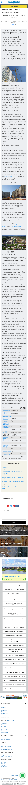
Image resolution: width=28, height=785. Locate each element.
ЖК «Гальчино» (6, 443)
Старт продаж (4, 721)
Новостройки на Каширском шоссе (14, 672)
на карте (3, 714)
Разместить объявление (14, 775)
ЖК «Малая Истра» (5, 437)
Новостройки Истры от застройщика (14, 585)
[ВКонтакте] (13, 24)
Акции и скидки (5, 738)
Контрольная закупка (6, 746)
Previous (1, 571)
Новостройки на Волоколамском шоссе (14, 663)
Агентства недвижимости (7, 756)
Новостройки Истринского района (14, 589)
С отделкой (4, 726)
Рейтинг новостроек (6, 748)
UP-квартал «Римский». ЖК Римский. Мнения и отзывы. (13, 482)
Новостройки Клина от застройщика (14, 631)
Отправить (14, 522)
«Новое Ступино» (7, 451)
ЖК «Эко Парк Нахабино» (6, 418)
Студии (3, 730)
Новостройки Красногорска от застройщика (14, 603)
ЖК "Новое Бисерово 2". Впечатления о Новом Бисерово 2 (13, 466)
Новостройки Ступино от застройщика (14, 623)
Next (27, 571)
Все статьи (17, 9)
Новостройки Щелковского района (14, 645)
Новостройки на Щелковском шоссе (14, 689)
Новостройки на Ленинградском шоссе (14, 676)
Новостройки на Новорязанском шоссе (14, 680)
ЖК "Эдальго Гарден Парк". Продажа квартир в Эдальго (13, 487)
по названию (4, 713)
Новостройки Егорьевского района (14, 655)
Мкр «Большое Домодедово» (6, 427)
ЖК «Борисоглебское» (7, 440)
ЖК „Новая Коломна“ (16, 226)
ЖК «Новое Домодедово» (9, 176)
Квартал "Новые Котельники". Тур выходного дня (13, 477)
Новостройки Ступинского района (14, 627)
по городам (4, 705)
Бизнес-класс (4, 724)
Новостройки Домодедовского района (14, 599)
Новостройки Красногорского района (14, 609)
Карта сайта (4, 766)
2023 (12, 720)
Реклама (3, 763)
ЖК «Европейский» (6, 454)
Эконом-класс (4, 723)
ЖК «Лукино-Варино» (6, 432)
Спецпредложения (5, 739)
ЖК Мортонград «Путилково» (6, 410)
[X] (15, 24)
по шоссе (3, 707)
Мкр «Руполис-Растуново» (6, 446)
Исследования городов (6, 749)
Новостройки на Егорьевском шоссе (14, 668)
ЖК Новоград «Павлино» (6, 413)
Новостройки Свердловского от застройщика (14, 640)
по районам (4, 710)
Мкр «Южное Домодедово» (6, 424)
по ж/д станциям (5, 708)
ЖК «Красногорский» (7, 416)
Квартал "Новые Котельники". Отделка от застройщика (12, 472)
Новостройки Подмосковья (7, 9)
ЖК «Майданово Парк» (6, 448)
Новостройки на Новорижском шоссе (14, 659)
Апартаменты (4, 732)
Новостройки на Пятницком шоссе (14, 684)
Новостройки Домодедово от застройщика (14, 594)
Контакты (3, 762)
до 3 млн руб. (4, 729)
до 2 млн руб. (4, 727)
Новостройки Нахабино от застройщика (14, 613)
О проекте (3, 765)
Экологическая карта (6, 745)
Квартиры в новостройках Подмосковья (9, 779)
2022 (10, 720)
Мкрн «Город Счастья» (6, 429)
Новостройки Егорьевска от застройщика (14, 650)
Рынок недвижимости (6, 11)
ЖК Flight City (6, 421)
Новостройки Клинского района (14, 635)
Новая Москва (4, 711)
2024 (8, 720)
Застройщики (4, 755)
